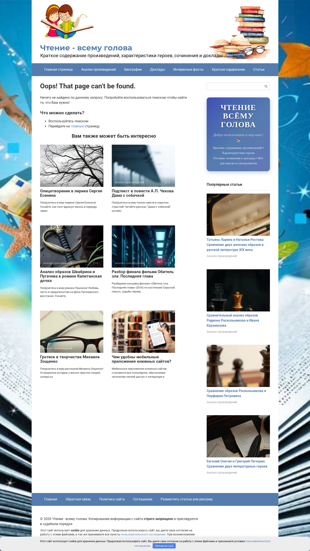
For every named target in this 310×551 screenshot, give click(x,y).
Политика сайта (112, 499)
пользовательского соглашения (143, 534)
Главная (50, 499)
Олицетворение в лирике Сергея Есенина (71, 193)
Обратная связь (78, 499)
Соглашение (142, 499)
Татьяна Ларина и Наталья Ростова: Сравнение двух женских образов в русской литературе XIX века (235, 245)
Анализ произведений (98, 69)
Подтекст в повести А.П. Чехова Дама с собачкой (143, 193)
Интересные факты (188, 69)
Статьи (258, 69)
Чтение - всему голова (86, 47)
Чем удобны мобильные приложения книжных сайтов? (141, 359)
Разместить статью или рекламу (187, 499)
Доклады (157, 69)
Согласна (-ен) (164, 545)
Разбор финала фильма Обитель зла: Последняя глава (143, 274)
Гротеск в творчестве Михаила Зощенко (70, 359)
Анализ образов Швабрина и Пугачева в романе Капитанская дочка (71, 276)
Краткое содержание (228, 69)
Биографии (133, 69)
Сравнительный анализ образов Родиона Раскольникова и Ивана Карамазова (233, 320)
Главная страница (58, 69)
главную (77, 126)
